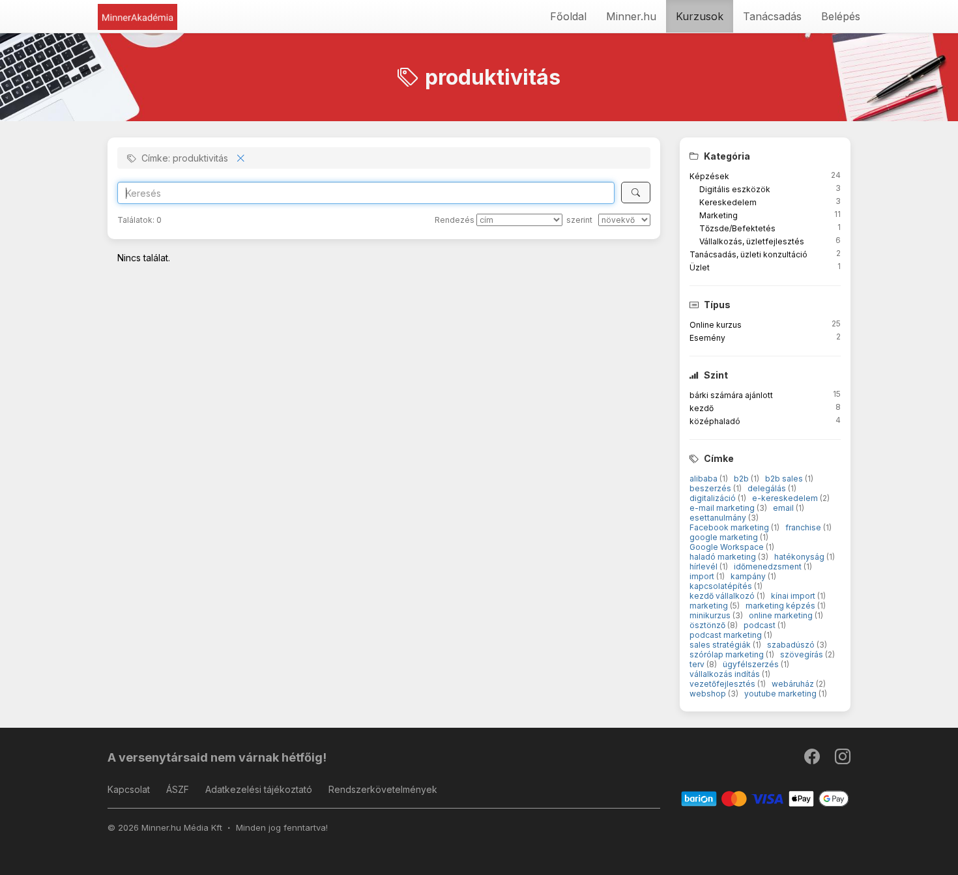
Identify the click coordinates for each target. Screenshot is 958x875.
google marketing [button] (724, 537)
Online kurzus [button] (715, 325)
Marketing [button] (718, 215)
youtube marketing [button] (781, 693)
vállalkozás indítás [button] (725, 674)
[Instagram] (842, 759)
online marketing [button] (782, 615)
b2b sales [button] (785, 478)
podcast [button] (760, 625)
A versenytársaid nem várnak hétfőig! (217, 757)
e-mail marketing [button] (723, 508)
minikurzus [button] (711, 615)
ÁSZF (177, 789)
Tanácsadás (772, 16)
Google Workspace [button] (727, 547)
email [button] (784, 508)
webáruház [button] (794, 684)
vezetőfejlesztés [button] (723, 684)
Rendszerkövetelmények (382, 789)
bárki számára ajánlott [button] (731, 395)
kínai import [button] (794, 596)
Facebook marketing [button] (730, 527)
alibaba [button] (704, 478)
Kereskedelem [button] (728, 202)
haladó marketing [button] (723, 557)
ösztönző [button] (708, 625)
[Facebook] (813, 759)
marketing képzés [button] (781, 605)
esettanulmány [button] (718, 518)
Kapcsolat (129, 789)
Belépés (840, 16)
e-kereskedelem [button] (786, 498)
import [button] (702, 576)
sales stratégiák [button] (721, 645)
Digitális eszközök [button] (734, 189)
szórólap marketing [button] (727, 654)
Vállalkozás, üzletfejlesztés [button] (751, 241)
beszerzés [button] (711, 488)
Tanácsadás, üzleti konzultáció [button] (748, 254)
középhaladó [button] (714, 421)
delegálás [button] (768, 488)
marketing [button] (709, 605)
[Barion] (765, 798)
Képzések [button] (709, 176)
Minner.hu (631, 16)
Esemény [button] (707, 338)
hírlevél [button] (704, 566)
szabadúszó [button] (792, 645)
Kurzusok (699, 16)
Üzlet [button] (699, 267)
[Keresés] (635, 192)
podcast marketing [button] (726, 635)
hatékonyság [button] (800, 557)
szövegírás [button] (802, 654)
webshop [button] (708, 693)
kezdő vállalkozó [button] (723, 596)
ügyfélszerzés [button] (752, 664)
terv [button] (697, 664)
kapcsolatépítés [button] (721, 586)
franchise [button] (804, 527)
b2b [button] (742, 478)
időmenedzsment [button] (769, 566)
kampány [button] (749, 576)
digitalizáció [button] (713, 498)
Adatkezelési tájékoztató (258, 789)
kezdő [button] (701, 408)
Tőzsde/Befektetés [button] (737, 228)
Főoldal (568, 16)
